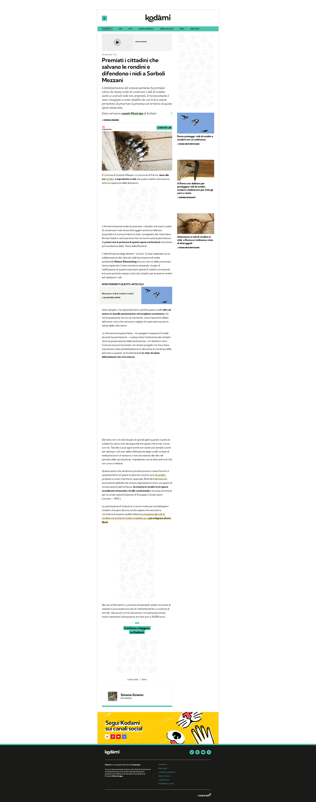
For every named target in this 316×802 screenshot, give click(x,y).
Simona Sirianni (132, 694)
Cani (120, 29)
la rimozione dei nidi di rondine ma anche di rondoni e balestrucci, (136, 518)
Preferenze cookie (166, 784)
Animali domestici (146, 29)
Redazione (163, 768)
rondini (110, 178)
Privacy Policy (165, 776)
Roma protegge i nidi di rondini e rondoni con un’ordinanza (195, 138)
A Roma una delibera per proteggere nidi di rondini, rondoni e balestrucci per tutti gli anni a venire (195, 188)
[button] (107, 736)
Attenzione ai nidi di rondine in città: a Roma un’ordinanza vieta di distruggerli (195, 240)
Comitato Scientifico (167, 772)
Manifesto (107, 29)
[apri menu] (104, 18)
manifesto (163, 765)
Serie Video (194, 29)
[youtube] (203, 752)
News (182, 29)
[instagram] (197, 752)
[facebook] (209, 752)
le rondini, (160, 474)
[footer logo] (128, 752)
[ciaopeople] (204, 795)
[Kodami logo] (158, 18)
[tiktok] (192, 752)
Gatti (130, 29)
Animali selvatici (167, 29)
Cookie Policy (164, 780)
